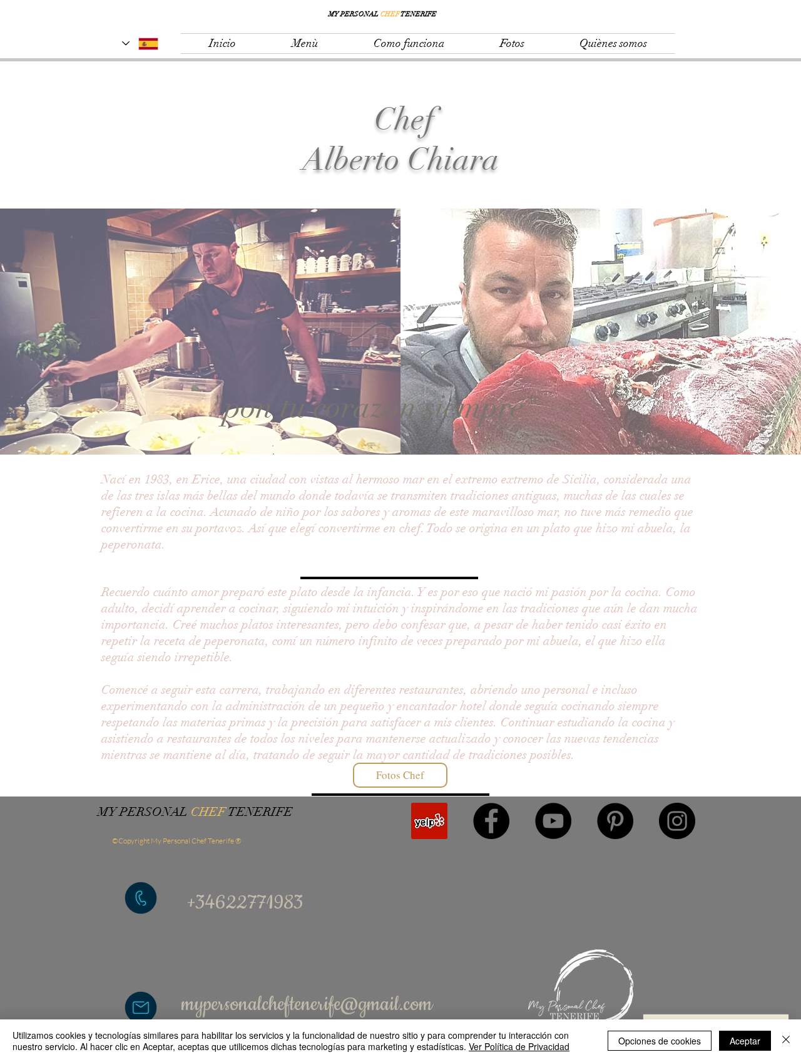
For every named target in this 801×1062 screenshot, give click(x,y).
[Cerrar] (785, 1040)
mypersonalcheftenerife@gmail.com (306, 1004)
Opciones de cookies (659, 1040)
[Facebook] (491, 821)
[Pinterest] (615, 821)
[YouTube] (553, 821)
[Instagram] (677, 821)
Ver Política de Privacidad (519, 1046)
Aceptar (745, 1040)
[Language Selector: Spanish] (140, 43)
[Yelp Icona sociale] (429, 821)
